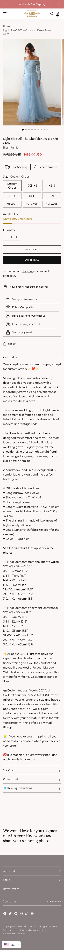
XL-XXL (12, 204)
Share (12, 344)
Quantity (9, 230)
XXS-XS (32, 185)
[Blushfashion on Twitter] (11, 914)
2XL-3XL (32, 204)
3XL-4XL (52, 204)
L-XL (51, 196)
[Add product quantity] (6, 237)
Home (6, 26)
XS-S (51, 185)
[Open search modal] (51, 13)
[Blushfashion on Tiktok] (27, 914)
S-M (12, 196)
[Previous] (5, 4)
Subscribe (54, 901)
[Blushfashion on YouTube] (32, 914)
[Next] (59, 4)
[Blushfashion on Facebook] (5, 914)
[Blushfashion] (32, 13)
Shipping (28, 271)
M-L (32, 196)
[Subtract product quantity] (16, 237)
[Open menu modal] (4, 13)
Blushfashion (11, 147)
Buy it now (32, 259)
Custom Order (12, 185)
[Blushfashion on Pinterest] (16, 914)
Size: (16, 176)
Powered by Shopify (14, 933)
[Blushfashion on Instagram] (21, 914)
